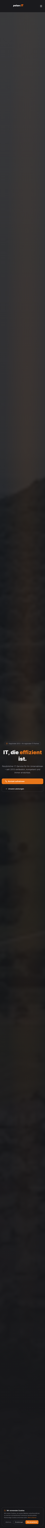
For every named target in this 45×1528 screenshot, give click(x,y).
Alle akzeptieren (32, 1522)
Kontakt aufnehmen (16, 781)
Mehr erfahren (32, 1517)
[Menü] (41, 6)
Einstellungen (19, 1522)
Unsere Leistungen (16, 789)
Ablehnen (8, 1522)
